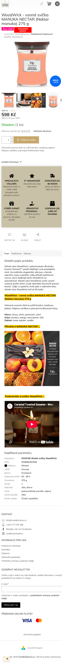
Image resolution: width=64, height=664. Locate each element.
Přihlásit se (11, 605)
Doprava (5, 553)
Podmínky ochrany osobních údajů (17, 561)
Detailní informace (10, 162)
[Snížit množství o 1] (12, 141)
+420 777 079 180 (14, 524)
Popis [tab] (6, 253)
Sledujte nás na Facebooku (19, 529)
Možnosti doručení (42, 131)
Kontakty (5, 549)
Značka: (13, 37)
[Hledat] (42, 4)
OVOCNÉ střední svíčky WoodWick (39, 458)
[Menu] (57, 4)
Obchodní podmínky (10, 557)
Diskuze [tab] (27, 253)
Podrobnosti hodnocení (42, 34)
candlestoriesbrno (14, 533)
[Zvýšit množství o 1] (12, 138)
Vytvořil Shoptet (35, 647)
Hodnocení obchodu (11, 545)
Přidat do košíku (28, 140)
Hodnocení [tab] (16, 253)
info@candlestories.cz (16, 520)
